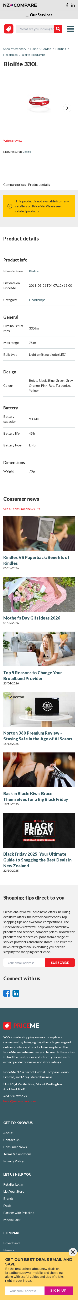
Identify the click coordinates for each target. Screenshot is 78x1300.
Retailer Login (13, 1184)
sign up (58, 1291)
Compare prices (14, 184)
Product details (39, 184)
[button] (67, 108)
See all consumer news (19, 509)
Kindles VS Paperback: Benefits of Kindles (36, 560)
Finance (8, 1250)
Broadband (11, 1243)
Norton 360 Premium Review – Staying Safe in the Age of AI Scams (37, 735)
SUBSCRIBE (60, 962)
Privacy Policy (13, 1161)
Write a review (12, 140)
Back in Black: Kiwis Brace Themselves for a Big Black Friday (35, 796)
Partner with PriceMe (18, 1212)
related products (27, 211)
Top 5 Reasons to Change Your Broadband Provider (32, 675)
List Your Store (13, 1191)
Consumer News (15, 1147)
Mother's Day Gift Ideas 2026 (31, 617)
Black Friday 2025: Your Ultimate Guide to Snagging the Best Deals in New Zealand (37, 859)
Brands (8, 1198)
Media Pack (12, 1220)
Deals (7, 1205)
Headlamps (37, 300)
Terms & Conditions (17, 1154)
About (7, 1133)
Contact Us (11, 1140)
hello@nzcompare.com (19, 1101)
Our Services (40, 14)
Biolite (27, 151)
